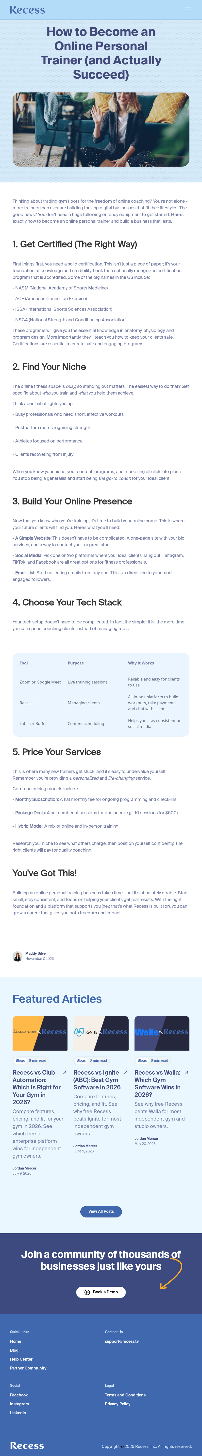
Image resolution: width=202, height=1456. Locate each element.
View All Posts (101, 1212)
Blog (14, 1351)
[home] (27, 10)
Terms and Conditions (125, 1395)
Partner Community (28, 1368)
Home (15, 1342)
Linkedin (18, 1413)
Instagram (19, 1404)
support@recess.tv (122, 1342)
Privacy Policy (118, 1404)
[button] (187, 10)
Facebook (19, 1395)
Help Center (21, 1360)
